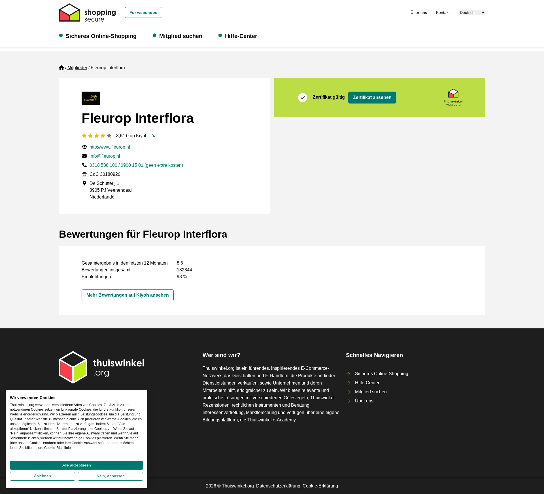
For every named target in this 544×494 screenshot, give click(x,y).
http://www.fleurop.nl (110, 147)
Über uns (419, 12)
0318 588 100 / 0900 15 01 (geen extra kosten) (136, 165)
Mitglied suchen (180, 36)
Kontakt (443, 12)
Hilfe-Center (241, 36)
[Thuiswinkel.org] (87, 12)
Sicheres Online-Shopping (101, 36)
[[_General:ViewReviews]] (154, 135)
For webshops (143, 12)
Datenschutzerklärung (278, 486)
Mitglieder (77, 67)
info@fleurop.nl (105, 156)
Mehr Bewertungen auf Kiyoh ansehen (127, 295)
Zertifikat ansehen (372, 97)
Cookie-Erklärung (320, 486)
